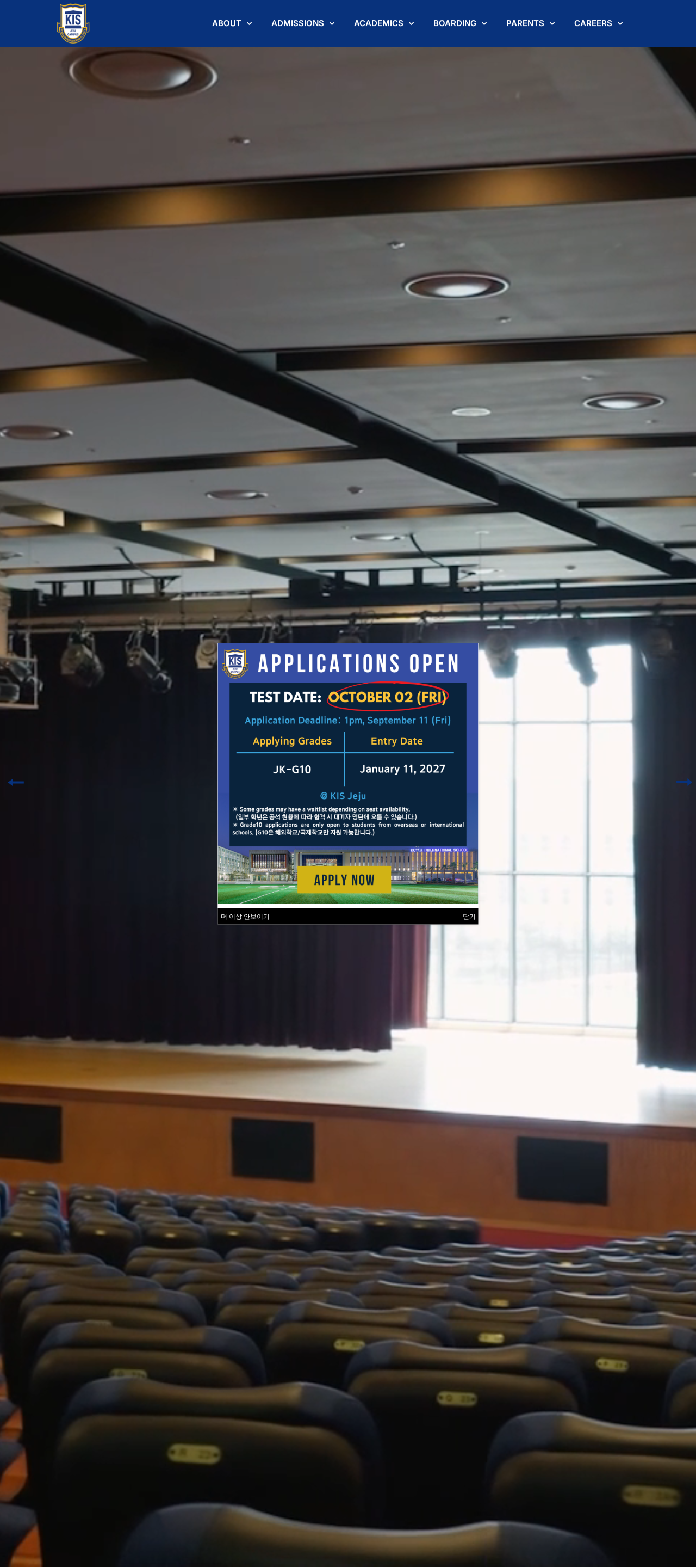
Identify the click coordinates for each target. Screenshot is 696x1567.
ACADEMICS (378, 23)
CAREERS (593, 23)
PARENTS (525, 23)
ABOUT (226, 23)
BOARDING (454, 23)
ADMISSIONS (297, 23)
